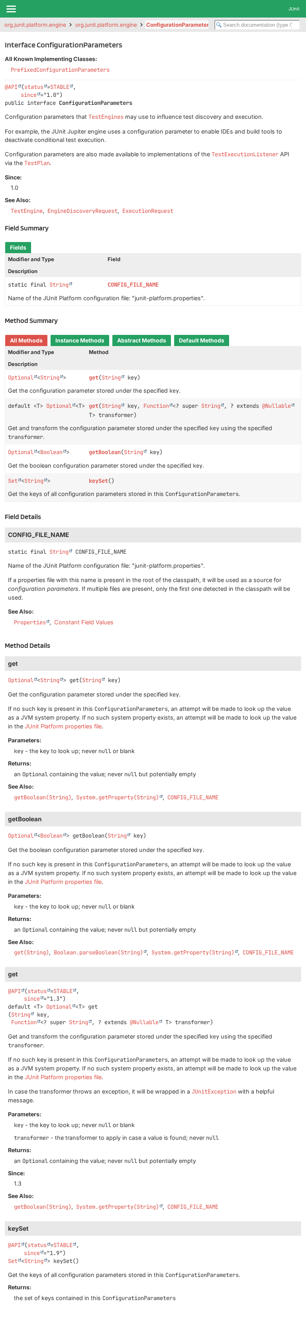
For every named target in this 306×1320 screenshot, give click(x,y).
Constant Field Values (84, 622)
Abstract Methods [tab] (141, 340)
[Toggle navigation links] (11, 8)
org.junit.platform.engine (35, 25)
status (33, 86)
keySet (98, 480)
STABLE (59, 86)
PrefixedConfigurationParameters (60, 69)
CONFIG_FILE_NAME (133, 284)
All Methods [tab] (26, 340)
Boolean (51, 452)
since (29, 94)
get (93, 377)
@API (11, 86)
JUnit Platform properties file (63, 726)
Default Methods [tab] (201, 340)
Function (156, 405)
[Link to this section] (53, 228)
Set (13, 480)
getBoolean (105, 452)
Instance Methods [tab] (79, 340)
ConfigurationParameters (179, 25)
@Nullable (276, 405)
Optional (20, 377)
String (59, 284)
